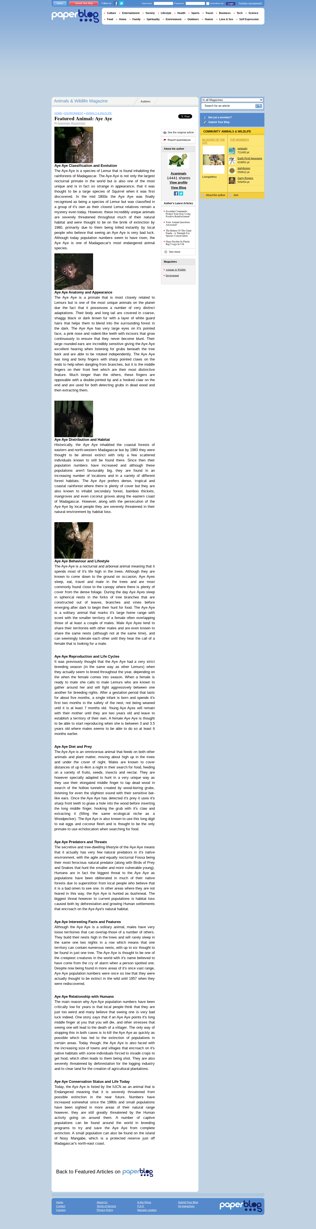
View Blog (178, 187)
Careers (61, 1210)
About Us (102, 1202)
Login (230, 3)
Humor (209, 19)
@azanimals (78, 123)
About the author (215, 195)
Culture (111, 13)
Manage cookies (147, 1210)
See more (174, 251)
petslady (242, 148)
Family (136, 19)
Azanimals (64, 123)
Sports (195, 13)
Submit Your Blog (218, 122)
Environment (172, 275)
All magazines (186, 1206)
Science (253, 13)
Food (110, 19)
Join (235, 195)
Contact (60, 1206)
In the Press (144, 1202)
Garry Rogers (245, 178)
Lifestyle (166, 13)
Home (60, 3)
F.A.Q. (140, 1206)
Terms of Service (106, 1206)
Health (181, 13)
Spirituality (153, 19)
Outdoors (193, 19)
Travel (209, 13)
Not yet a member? (220, 117)
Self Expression (249, 19)
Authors (145, 101)
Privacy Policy (105, 1210)
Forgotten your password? (250, 3)
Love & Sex (226, 19)
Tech (239, 13)
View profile (178, 182)
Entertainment (131, 13)
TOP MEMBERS (239, 139)
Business (225, 13)
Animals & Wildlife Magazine (81, 101)
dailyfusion (244, 168)
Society (150, 13)
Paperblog (75, 16)
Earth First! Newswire (250, 158)
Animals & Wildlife (176, 269)
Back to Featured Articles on (89, 1171)
